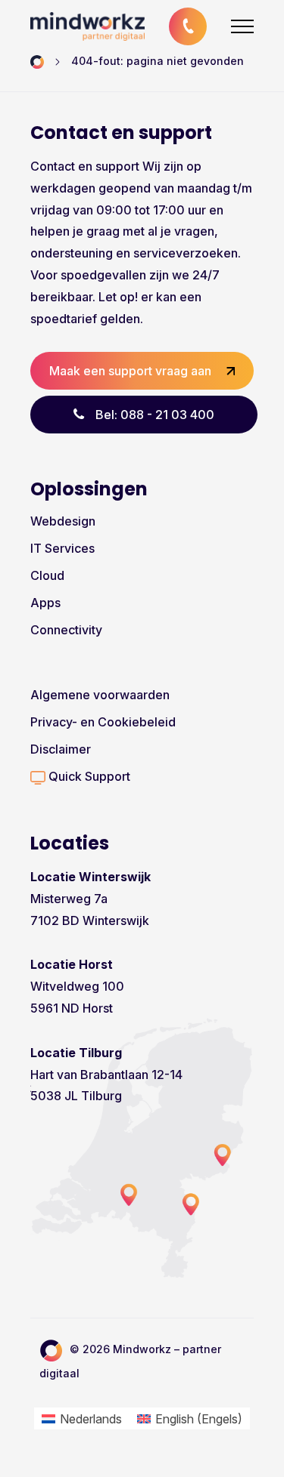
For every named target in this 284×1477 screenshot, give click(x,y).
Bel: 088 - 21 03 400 (154, 414)
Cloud (47, 575)
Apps (45, 602)
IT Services (62, 548)
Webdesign (62, 521)
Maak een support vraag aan (130, 370)
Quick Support (87, 776)
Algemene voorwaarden (100, 694)
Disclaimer (60, 749)
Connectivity (66, 629)
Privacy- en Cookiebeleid (103, 721)
